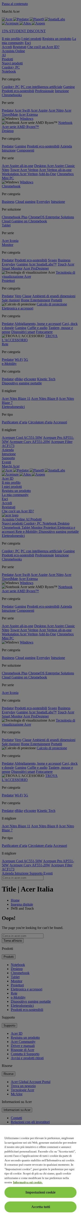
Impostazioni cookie (40, 1192)
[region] (40, 1170)
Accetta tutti (40, 1207)
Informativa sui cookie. (28, 1182)
